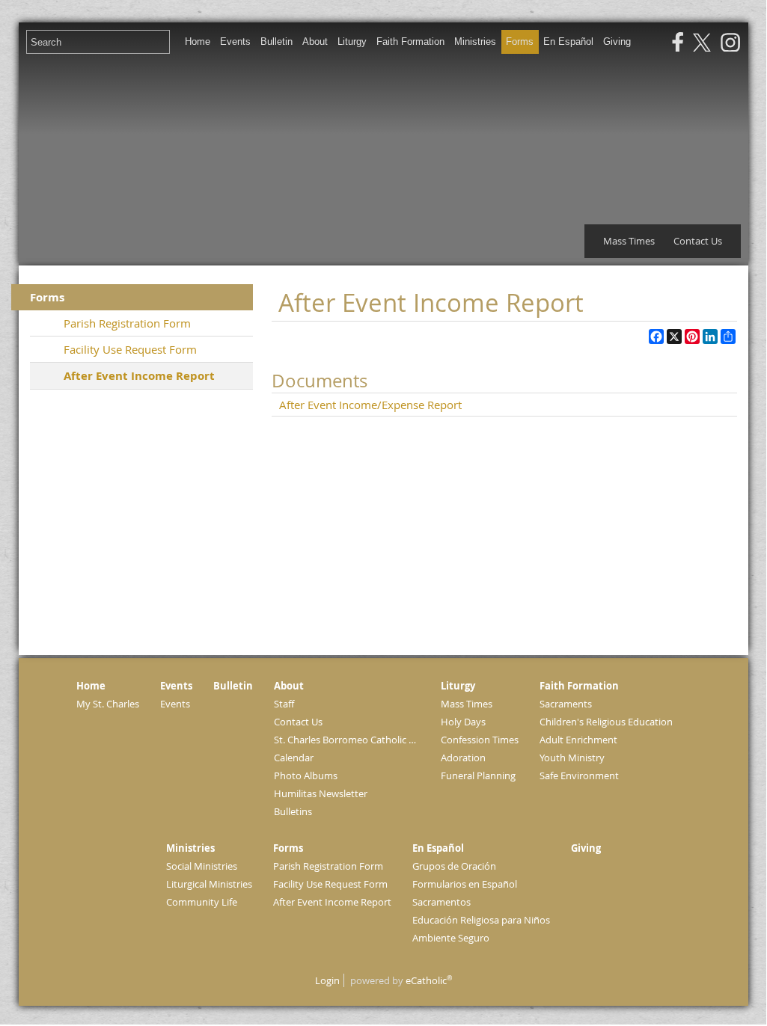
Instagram (730, 42)
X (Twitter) (701, 42)
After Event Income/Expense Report (370, 404)
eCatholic (429, 980)
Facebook (678, 42)
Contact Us (697, 241)
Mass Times (629, 241)
